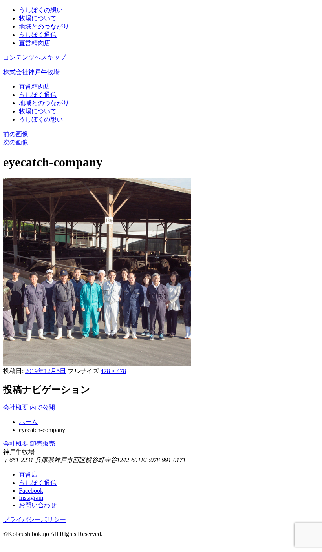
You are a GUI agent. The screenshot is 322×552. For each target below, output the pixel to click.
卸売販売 (42, 443)
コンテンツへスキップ (34, 57)
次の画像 (15, 142)
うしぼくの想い (41, 10)
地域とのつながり (44, 26)
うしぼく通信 (38, 34)
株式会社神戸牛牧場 (31, 72)
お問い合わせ (38, 505)
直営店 (28, 474)
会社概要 (15, 443)
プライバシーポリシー (34, 519)
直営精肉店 (34, 43)
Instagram (31, 497)
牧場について (38, 18)
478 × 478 (113, 371)
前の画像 (15, 134)
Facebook (31, 490)
